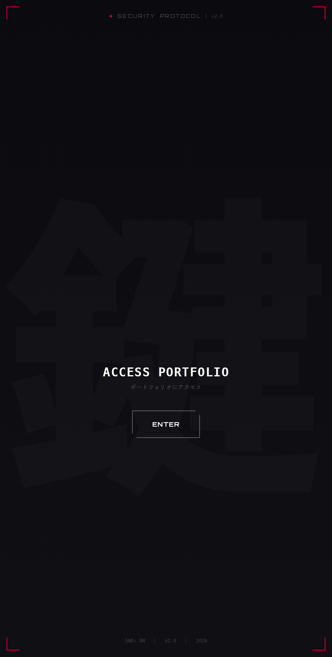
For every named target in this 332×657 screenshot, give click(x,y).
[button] (166, 424)
